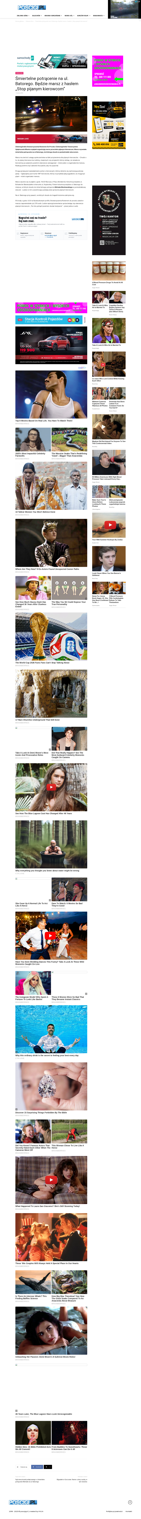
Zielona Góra (29, 21)
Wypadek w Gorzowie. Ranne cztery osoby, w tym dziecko (72, 1481)
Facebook (50, 237)
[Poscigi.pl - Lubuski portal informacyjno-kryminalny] (31, 7)
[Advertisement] (70, 38)
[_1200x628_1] (51, 345)
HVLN (41, 1511)
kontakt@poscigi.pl (51, 235)
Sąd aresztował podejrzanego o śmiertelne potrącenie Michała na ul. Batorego (30, 1481)
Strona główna (19, 21)
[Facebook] (130, 1502)
